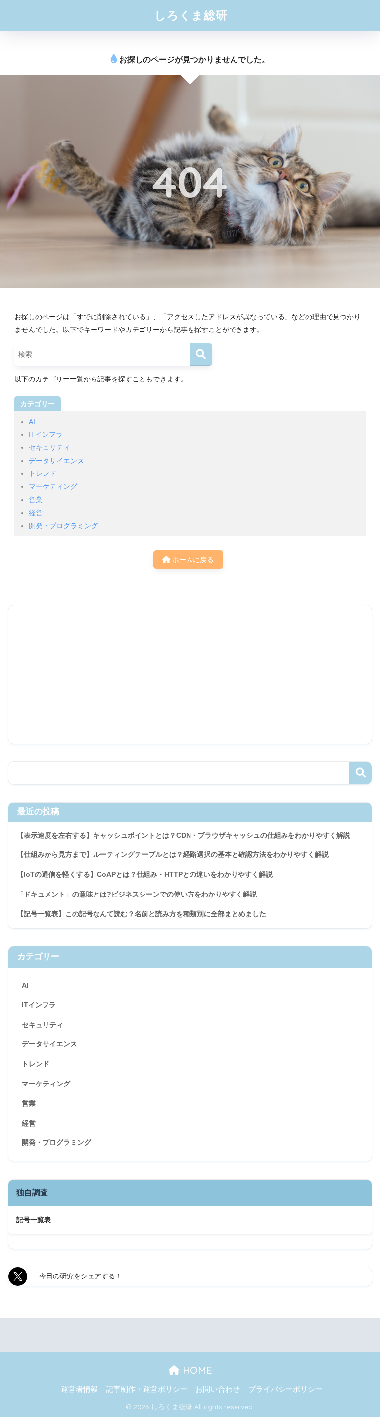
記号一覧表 (33, 1220)
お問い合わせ (217, 1389)
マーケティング (53, 486)
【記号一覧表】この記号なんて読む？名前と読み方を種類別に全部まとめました (141, 914)
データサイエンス (56, 461)
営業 (36, 500)
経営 (36, 513)
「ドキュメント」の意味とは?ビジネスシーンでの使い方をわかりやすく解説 (137, 894)
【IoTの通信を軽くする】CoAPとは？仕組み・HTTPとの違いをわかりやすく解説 (145, 874)
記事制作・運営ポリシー (147, 1389)
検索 (360, 773)
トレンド (42, 473)
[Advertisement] (190, 674)
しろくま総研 (191, 15)
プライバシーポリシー (285, 1389)
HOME (196, 1370)
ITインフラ (46, 434)
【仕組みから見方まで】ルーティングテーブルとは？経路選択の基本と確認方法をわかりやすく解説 (173, 854)
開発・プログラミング (63, 526)
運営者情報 (79, 1389)
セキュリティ (49, 447)
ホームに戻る (192, 560)
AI (32, 421)
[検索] (201, 354)
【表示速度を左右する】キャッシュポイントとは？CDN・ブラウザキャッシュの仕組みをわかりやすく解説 (183, 835)
